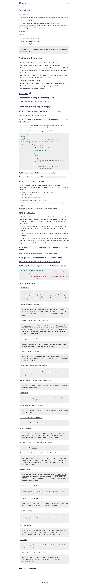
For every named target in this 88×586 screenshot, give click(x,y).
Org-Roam (23, 539)
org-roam (23, 93)
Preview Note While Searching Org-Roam (33, 552)
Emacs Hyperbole (25, 428)
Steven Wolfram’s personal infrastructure (40, 458)
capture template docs (31, 197)
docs (27, 194)
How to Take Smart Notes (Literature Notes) (33, 366)
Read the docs (23, 31)
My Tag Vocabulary (26, 511)
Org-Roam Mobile (25, 525)
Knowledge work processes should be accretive (35, 309)
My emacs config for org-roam (29, 44)
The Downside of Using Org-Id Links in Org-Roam (35, 380)
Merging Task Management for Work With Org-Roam (36, 442)
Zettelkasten (64, 18)
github (46, 128)
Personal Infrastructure (27, 469)
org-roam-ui (27, 325)
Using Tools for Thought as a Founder (31, 498)
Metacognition (24, 288)
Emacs (30, 356)
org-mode (33, 20)
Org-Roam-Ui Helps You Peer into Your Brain (34, 320)
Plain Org (26, 532)
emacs (29, 437)
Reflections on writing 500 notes (30, 41)
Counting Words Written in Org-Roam (31, 405)
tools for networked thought (38, 423)
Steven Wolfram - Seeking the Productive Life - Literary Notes (39, 453)
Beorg (40, 534)
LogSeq (53, 530)
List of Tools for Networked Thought (31, 417)
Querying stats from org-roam (29, 38)
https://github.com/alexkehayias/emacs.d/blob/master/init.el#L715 (39, 209)
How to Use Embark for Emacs (29, 351)
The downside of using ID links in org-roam (36, 98)
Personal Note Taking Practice (29, 304)
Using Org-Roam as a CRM (28, 486)
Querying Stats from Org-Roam (29, 339)
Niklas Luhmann (40, 400)
